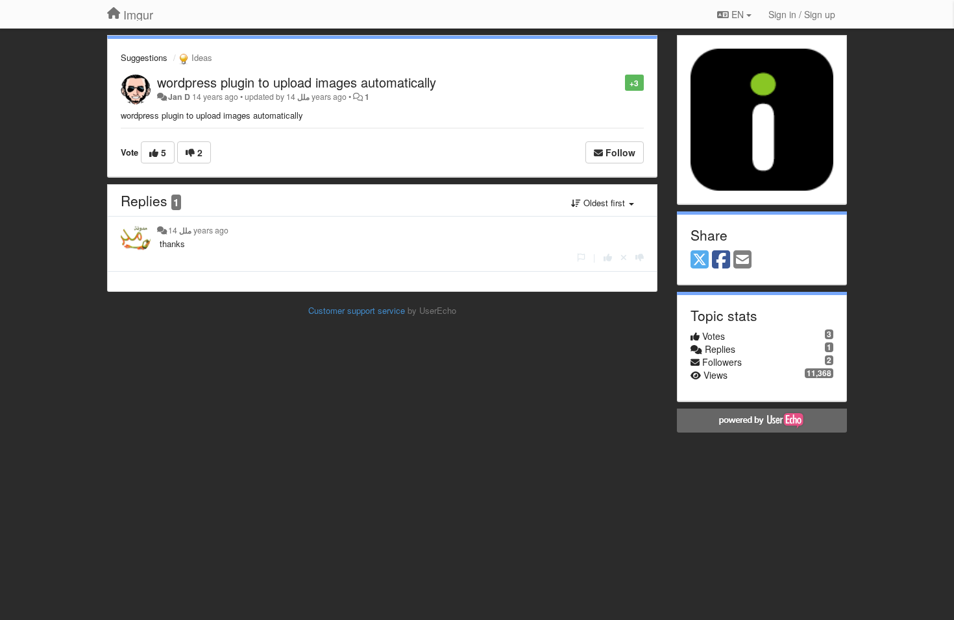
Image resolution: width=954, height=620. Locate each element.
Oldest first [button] (604, 203)
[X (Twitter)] (700, 260)
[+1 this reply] (608, 257)
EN (737, 14)
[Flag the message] (618, 82)
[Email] (742, 260)
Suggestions (144, 57)
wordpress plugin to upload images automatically (296, 82)
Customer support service (356, 310)
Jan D (179, 96)
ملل (303, 96)
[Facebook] (721, 260)
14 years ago (198, 230)
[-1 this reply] (639, 257)
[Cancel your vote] (623, 257)
